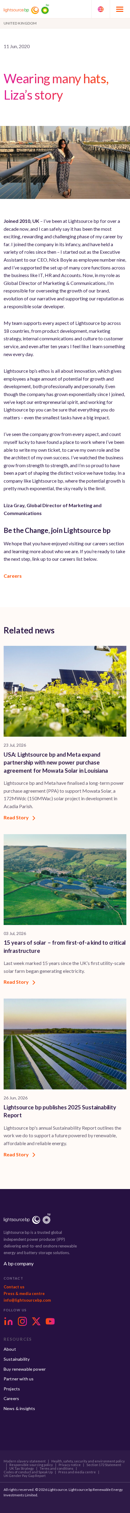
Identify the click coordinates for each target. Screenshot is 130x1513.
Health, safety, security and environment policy (88, 1461)
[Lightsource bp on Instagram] (22, 1321)
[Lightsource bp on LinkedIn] (8, 1321)
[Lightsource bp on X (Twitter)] (36, 1321)
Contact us (14, 1287)
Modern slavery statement (25, 1461)
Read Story (17, 817)
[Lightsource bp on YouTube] (50, 1321)
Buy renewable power (25, 1369)
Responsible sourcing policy (31, 1465)
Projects (12, 1388)
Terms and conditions (56, 1468)
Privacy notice (70, 1465)
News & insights (19, 1408)
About (10, 1349)
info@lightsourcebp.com (27, 1300)
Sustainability (17, 1359)
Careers (13, 576)
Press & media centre (24, 1293)
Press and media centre (77, 1472)
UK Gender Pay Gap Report (25, 1476)
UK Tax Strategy (21, 1468)
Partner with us (19, 1378)
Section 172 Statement (103, 1465)
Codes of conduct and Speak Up (28, 1472)
